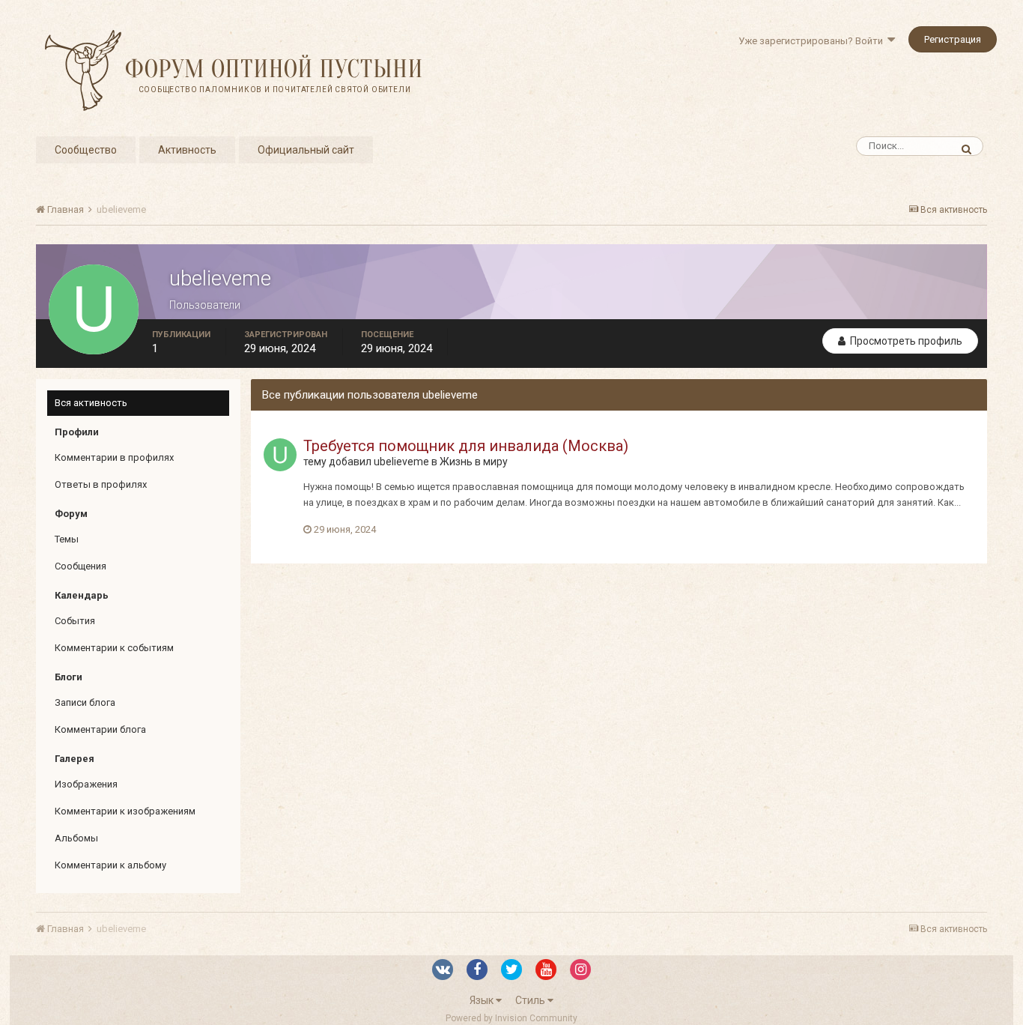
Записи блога (85, 702)
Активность (187, 150)
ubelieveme (401, 462)
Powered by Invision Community (511, 1018)
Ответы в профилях (101, 484)
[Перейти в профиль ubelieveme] (280, 454)
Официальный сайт (306, 150)
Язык (483, 1000)
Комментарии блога (100, 729)
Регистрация (952, 39)
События (75, 620)
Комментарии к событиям (114, 647)
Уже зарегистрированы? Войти (812, 40)
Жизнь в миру (474, 462)
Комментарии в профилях (114, 457)
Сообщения (80, 566)
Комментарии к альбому (110, 865)
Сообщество (86, 150)
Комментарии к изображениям (125, 811)
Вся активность (91, 402)
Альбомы (76, 838)
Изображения (86, 784)
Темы (67, 539)
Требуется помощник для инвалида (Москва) (465, 446)
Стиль (531, 1000)
